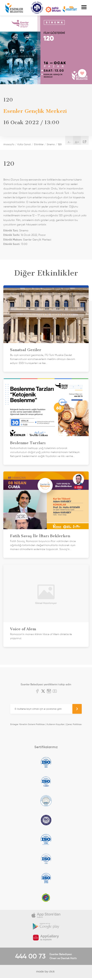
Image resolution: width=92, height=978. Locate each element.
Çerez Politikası (74, 724)
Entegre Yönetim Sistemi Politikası (27, 724)
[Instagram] (49, 691)
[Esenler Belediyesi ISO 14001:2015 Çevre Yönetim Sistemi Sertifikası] (46, 781)
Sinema (51, 144)
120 (60, 144)
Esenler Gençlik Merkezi (37, 239)
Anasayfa (8, 144)
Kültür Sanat (37, 8)
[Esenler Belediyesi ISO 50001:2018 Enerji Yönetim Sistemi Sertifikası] (46, 878)
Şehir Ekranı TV (53, 9)
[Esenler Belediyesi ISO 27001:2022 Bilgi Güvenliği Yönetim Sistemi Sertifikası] (46, 801)
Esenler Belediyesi (14, 8)
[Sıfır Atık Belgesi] (46, 897)
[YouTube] (55, 691)
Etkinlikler (39, 144)
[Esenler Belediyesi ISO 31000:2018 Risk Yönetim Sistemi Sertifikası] (46, 839)
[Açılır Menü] (84, 8)
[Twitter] (43, 691)
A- (69, 142)
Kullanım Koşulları (55, 724)
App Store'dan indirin (46, 915)
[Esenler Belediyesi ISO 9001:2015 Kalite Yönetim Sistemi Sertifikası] (46, 762)
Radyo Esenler (70, 9)
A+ (77, 142)
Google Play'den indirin (46, 926)
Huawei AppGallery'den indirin (46, 937)
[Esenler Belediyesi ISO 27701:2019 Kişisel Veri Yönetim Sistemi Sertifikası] (46, 820)
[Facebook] (37, 691)
